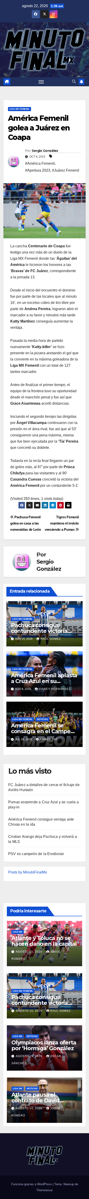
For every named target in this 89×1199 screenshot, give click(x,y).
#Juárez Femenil (65, 170)
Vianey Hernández (55, 689)
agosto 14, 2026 (29, 1108)
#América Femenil (40, 163)
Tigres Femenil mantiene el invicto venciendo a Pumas (62, 523)
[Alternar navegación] (41, 81)
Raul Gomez (50, 638)
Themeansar (44, 1190)
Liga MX (17, 932)
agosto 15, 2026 (29, 951)
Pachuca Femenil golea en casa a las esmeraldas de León (25, 523)
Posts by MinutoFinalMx (27, 872)
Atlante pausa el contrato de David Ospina (35, 1100)
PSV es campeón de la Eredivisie (36, 854)
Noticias (42, 719)
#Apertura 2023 (37, 170)
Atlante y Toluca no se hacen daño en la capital (44, 941)
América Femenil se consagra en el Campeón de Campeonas (44, 731)
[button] (74, 82)
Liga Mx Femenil (19, 109)
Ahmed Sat (49, 739)
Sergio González (45, 151)
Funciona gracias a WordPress (32, 1184)
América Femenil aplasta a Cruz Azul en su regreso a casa (44, 681)
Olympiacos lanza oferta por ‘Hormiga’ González (43, 1045)
